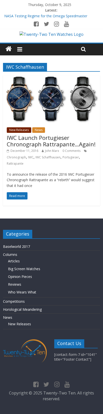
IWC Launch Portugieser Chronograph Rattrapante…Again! (51, 141)
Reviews (14, 284)
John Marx (52, 151)
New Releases (19, 130)
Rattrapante (15, 163)
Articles (14, 261)
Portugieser (70, 157)
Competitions (14, 301)
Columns (10, 254)
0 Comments (71, 151)
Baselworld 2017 (16, 246)
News (38, 130)
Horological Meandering (22, 309)
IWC (31, 157)
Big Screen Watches (24, 268)
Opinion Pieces (20, 276)
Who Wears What (22, 292)
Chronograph (16, 157)
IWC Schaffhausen (48, 157)
